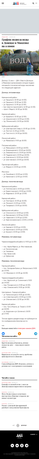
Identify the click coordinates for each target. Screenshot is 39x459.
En (36, 3)
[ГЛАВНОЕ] (26, 445)
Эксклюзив (5, 362)
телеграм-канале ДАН (26, 328)
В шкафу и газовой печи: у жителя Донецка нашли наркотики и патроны (16, 385)
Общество (5, 37)
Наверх (32, 434)
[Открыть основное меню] (3, 3)
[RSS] (12, 445)
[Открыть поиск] (33, 3)
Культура (4, 392)
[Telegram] (35, 333)
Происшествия (6, 352)
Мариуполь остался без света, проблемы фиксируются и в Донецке (17, 355)
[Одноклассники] (19, 333)
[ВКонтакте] (3, 333)
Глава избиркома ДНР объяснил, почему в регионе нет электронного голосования (18, 365)
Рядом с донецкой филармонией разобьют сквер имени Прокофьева (15, 406)
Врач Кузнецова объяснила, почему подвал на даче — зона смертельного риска (16, 345)
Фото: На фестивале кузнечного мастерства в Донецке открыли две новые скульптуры (15, 396)
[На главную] (19, 3)
